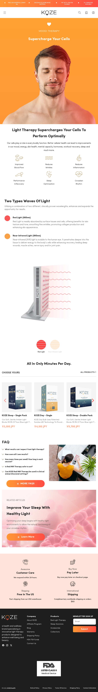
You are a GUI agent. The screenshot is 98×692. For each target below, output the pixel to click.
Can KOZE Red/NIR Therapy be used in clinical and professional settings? (24, 473)
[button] (5, 12)
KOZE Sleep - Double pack (79, 415)
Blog (29, 628)
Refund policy (34, 688)
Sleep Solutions (57, 624)
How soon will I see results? (16, 454)
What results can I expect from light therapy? (24, 449)
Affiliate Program (34, 624)
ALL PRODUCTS (88, 372)
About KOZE (32, 620)
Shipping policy (75, 688)
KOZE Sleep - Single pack (14, 415)
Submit (84, 629)
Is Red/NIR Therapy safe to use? (19, 467)
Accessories (55, 628)
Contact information (89, 688)
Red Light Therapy (58, 620)
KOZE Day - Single (43, 415)
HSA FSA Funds (33, 640)
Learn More (27, 537)
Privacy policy (47, 688)
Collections (55, 632)
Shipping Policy (33, 636)
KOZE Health (11, 688)
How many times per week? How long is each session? (24, 460)
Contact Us (31, 644)
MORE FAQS (27, 483)
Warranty (31, 632)
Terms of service (60, 688)
